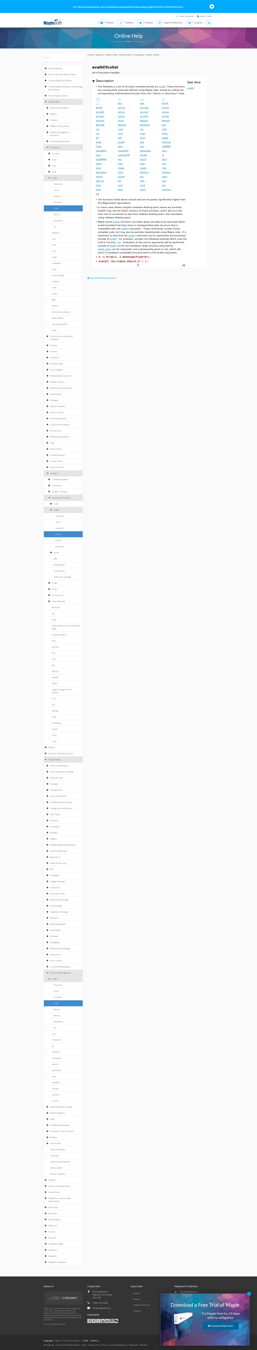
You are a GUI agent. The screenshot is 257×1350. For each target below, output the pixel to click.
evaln (54, 269)
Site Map (143, 1345)
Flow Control (56, 960)
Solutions (137, 1299)
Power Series (56, 449)
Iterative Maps (56, 363)
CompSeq (54, 1155)
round (54, 729)
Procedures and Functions (62, 1131)
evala (54, 159)
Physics (51, 747)
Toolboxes (52, 1250)
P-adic (54, 583)
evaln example (58, 275)
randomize (56, 723)
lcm (53, 704)
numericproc (59, 570)
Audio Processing (58, 863)
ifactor (55, 683)
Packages (54, 400)
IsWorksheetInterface (60, 1161)
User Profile (55, 1143)
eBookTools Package (59, 899)
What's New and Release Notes (62, 74)
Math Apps (53, 1207)
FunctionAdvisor (57, 455)
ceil (53, 613)
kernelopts (57, 1058)
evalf (54, 171)
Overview (58, 184)
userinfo (55, 1094)
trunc (54, 735)
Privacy (105, 1345)
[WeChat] (116, 1321)
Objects (53, 838)
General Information (59, 108)
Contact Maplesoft (186, 16)
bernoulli (56, 607)
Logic (52, 443)
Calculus (54, 120)
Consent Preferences (118, 1345)
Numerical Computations (61, 388)
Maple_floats (59, 564)
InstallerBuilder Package (61, 802)
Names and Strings (58, 851)
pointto (55, 1064)
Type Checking (58, 601)
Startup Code (56, 1167)
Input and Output (58, 796)
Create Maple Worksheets (60, 80)
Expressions (55, 954)
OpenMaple (55, 930)
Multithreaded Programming (62, 845)
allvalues (56, 232)
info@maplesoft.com (102, 1308)
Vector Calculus (57, 412)
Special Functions (58, 406)
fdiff (53, 299)
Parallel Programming (59, 1125)
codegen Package (57, 881)
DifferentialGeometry (59, 436)
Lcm (53, 698)
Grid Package (56, 905)
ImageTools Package (59, 912)
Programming (54, 759)
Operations (55, 857)
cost (54, 238)
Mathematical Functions (61, 376)
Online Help (111, 54)
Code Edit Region (57, 1149)
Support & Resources (141, 1305)
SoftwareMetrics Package (61, 1107)
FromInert (56, 1040)
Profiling (53, 936)
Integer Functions (60, 491)
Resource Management (60, 972)
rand (54, 717)
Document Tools (57, 893)
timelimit (55, 1082)
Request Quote (206, 16)
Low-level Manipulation (60, 966)
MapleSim (52, 1256)
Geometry (54, 357)
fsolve (56, 552)
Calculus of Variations (60, 424)
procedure (58, 220)
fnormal (55, 647)
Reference (52, 1225)
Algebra (53, 114)
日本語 (85, 1340)
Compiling (54, 875)
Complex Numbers (60, 479)
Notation (54, 918)
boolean (57, 196)
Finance (53, 345)
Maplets (53, 1137)
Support (99, 54)
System (51, 1231)
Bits (52, 869)
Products (136, 1293)
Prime (54, 589)
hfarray (55, 306)
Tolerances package (62, 577)
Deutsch (76, 1340)
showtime (56, 1070)
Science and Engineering (58, 1186)
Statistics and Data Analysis (60, 753)
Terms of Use (95, 1345)
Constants (57, 485)
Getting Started (55, 68)
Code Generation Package (61, 771)
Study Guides (54, 1219)
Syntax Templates (58, 1174)
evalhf (54, 178)
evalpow (55, 281)
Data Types (55, 814)
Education (52, 1213)
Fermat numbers (59, 634)
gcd (53, 665)
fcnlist (56, 208)
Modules (54, 832)
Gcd (53, 659)
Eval (54, 245)
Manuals (52, 1237)
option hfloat (57, 318)
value (54, 330)
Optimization (56, 394)
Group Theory (56, 461)
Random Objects (57, 1113)
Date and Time (56, 778)
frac (53, 653)
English (58, 1340)
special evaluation (60, 324)
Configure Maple (55, 1244)
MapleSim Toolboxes (57, 1262)
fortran (57, 214)
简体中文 (95, 1340)
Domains (54, 820)
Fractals (53, 351)
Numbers (54, 473)
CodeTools (55, 887)
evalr (54, 287)
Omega (55, 710)
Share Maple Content (57, 95)
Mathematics (54, 101)
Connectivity (54, 1192)
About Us (49, 1286)
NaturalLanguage (57, 924)
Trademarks (133, 1345)
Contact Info (93, 1286)
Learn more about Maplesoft (54, 1324)
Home (90, 54)
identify (55, 677)
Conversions (56, 430)
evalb (54, 257)
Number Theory (57, 382)
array (56, 190)
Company (137, 1311)
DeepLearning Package (60, 948)
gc (53, 1046)
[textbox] (138, 265)
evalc (54, 165)
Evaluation (55, 147)
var (55, 226)
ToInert (55, 1088)
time (54, 1076)
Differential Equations (60, 126)
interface (56, 1052)
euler (54, 619)
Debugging (54, 942)
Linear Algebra (56, 369)
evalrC (55, 293)
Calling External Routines (61, 808)
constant (58, 202)
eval (53, 251)
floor (54, 640)
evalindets (56, 263)
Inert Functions (57, 467)
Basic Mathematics (58, 418)
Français (66, 1340)
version (55, 1100)
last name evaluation (61, 312)
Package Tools (56, 790)
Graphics (52, 1180)
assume (55, 153)
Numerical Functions (61, 497)
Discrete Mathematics (60, 141)
